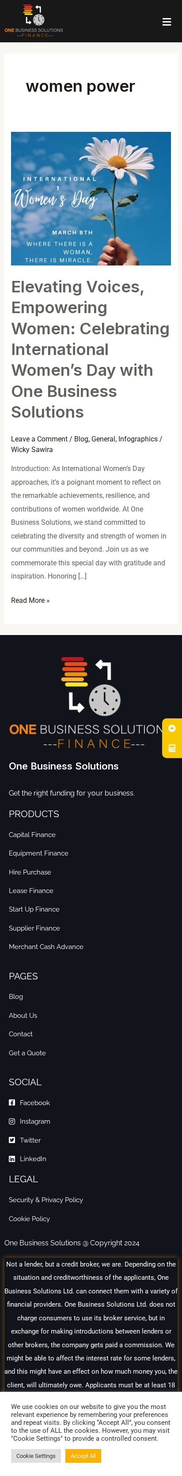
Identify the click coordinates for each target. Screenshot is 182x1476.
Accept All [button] (83, 1456)
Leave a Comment (39, 439)
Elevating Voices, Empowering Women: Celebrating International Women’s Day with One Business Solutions (90, 349)
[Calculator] (172, 748)
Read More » (30, 599)
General (103, 439)
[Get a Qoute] (172, 728)
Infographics (138, 439)
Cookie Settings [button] (36, 1456)
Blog (81, 439)
